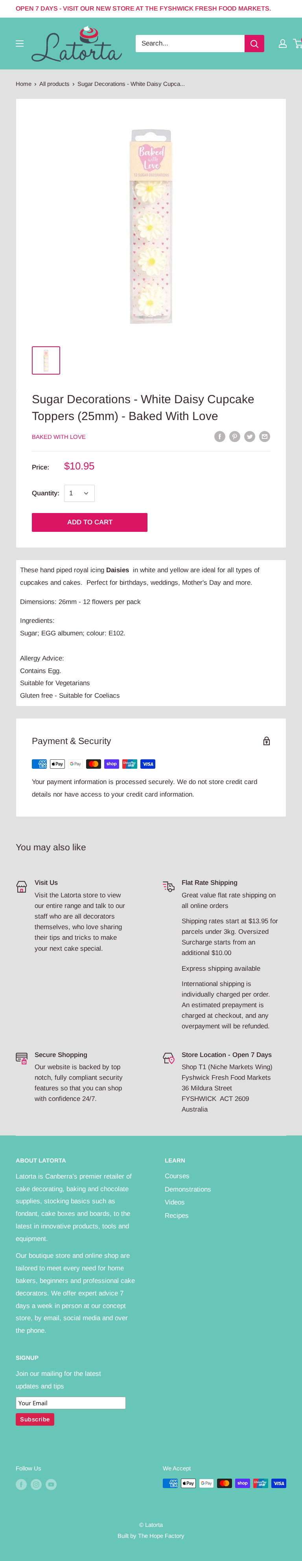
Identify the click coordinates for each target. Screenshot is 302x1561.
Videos (175, 1202)
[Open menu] (20, 43)
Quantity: (45, 493)
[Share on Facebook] (219, 436)
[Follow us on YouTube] (51, 1484)
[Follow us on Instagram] (36, 1484)
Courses (177, 1176)
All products (54, 83)
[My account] (283, 43)
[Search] (254, 43)
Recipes (177, 1215)
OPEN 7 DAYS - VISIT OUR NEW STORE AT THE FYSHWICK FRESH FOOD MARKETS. (143, 8)
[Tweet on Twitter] (249, 436)
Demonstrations (188, 1189)
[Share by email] (264, 436)
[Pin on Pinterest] (234, 436)
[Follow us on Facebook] (21, 1484)
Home (23, 83)
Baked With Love (59, 436)
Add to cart (89, 522)
